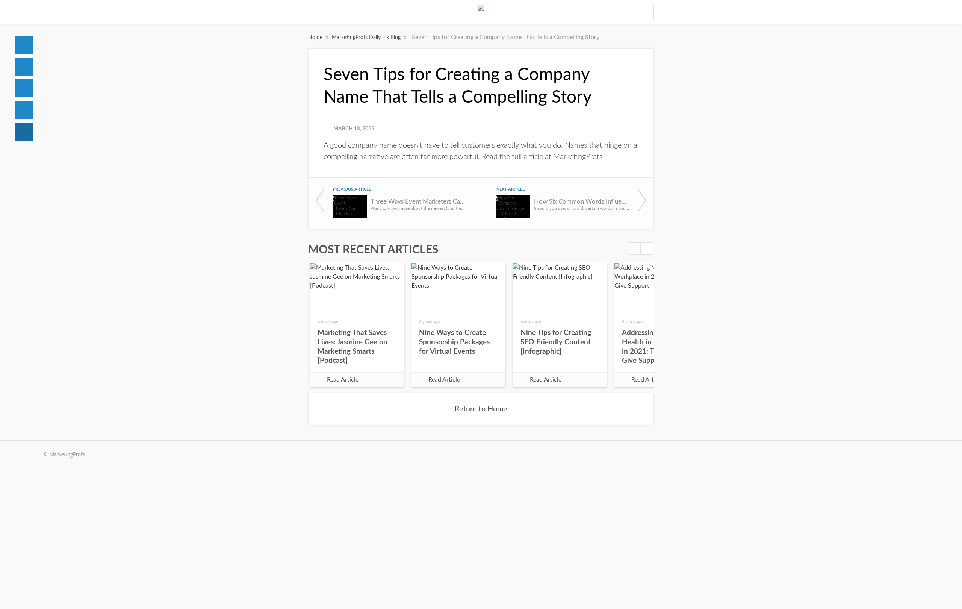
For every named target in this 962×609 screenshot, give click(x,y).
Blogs (24, 132)
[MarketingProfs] (481, 12)
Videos (24, 110)
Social (24, 88)
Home (24, 45)
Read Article (342, 380)
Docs (24, 67)
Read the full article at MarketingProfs (542, 157)
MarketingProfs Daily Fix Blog (367, 37)
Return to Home (481, 409)
